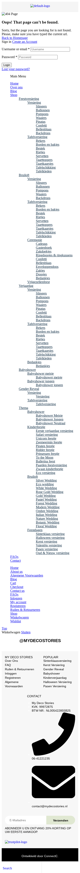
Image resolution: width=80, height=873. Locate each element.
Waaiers (41, 118)
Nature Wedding (47, 518)
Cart (13, 583)
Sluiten (26, 632)
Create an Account (24, 41)
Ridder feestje (45, 450)
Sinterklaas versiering (50, 534)
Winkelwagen (19, 617)
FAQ (8, 665)
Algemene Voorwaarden (26, 575)
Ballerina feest (45, 461)
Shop (13, 95)
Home (14, 83)
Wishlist (15, 621)
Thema (23, 408)
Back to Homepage (15, 38)
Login (6, 65)
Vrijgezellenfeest (38, 282)
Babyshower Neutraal (50, 423)
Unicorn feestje (46, 438)
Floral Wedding (46, 526)
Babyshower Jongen (49, 419)
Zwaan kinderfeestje (49, 469)
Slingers (41, 106)
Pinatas (40, 121)
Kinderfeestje (36, 427)
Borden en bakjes (47, 144)
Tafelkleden (44, 171)
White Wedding (46, 488)
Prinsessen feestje (47, 453)
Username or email (16, 49)
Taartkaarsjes (44, 163)
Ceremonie (34, 240)
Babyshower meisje (40, 373)
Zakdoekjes (43, 251)
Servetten (42, 156)
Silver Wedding (46, 480)
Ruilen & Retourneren (25, 610)
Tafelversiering (37, 137)
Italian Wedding (46, 515)
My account (18, 602)
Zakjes (40, 270)
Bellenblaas (43, 129)
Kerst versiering (46, 541)
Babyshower (27, 370)
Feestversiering (29, 99)
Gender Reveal (29, 389)
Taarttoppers (44, 160)
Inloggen (16, 598)
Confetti (41, 125)
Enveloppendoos (47, 266)
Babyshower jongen (40, 381)
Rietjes (40, 152)
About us (16, 571)
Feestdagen (34, 530)
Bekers (40, 140)
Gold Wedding (46, 495)
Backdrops (43, 133)
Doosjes (41, 274)
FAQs (14, 557)
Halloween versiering (50, 537)
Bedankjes (43, 278)
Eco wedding (45, 484)
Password (9, 57)
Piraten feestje (45, 446)
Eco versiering (45, 473)
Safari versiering (47, 434)
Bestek (40, 148)
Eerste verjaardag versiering (54, 431)
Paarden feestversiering (51, 465)
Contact (15, 560)
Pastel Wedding (46, 499)
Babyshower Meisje (49, 415)
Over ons (16, 87)
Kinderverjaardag (55, 677)
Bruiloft (24, 175)
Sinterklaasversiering (57, 660)
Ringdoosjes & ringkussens (54, 255)
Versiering (34, 102)
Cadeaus (41, 244)
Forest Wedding (46, 503)
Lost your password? (16, 69)
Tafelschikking (46, 167)
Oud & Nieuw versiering (52, 553)
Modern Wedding (48, 507)
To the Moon (44, 457)
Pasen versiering (47, 549)
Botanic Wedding (47, 522)
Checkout (16, 587)
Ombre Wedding (47, 511)
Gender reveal (53, 669)
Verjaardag (26, 286)
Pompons (42, 114)
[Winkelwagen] (52, 868)
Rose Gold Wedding (49, 492)
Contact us (17, 590)
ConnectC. (51, 856)
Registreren (18, 606)
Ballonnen (43, 110)
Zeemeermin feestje (49, 442)
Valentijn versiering (49, 545)
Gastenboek (44, 247)
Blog (13, 91)
